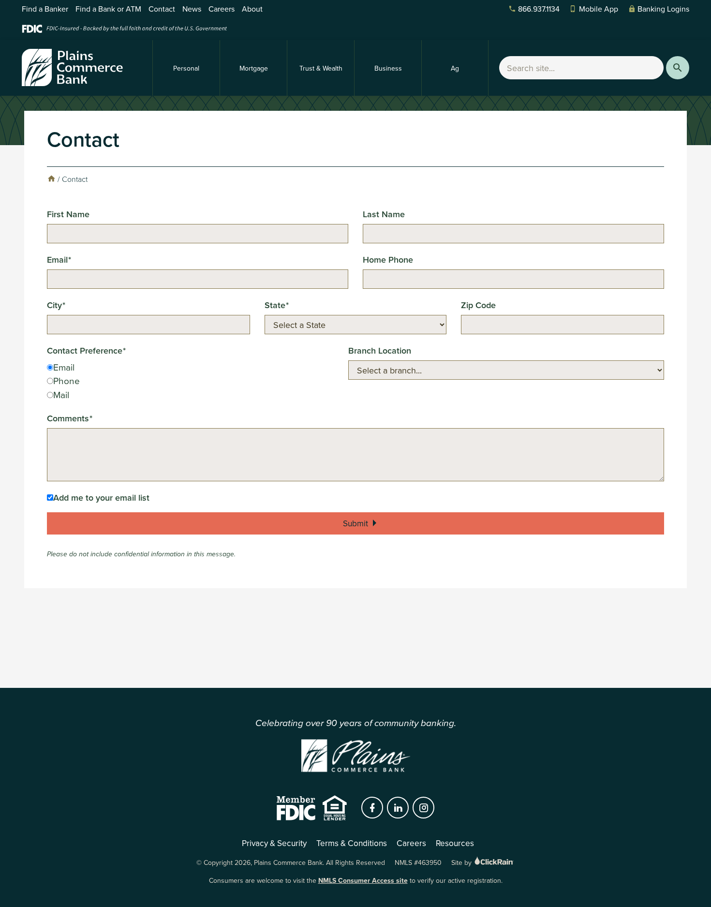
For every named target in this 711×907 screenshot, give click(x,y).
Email (57, 259)
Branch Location (379, 350)
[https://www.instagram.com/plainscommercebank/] (423, 808)
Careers (221, 8)
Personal (186, 68)
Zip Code (478, 305)
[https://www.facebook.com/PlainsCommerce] (372, 808)
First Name (68, 214)
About (252, 8)
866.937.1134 (539, 8)
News (191, 8)
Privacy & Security (274, 843)
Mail (61, 394)
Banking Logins (663, 8)
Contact (161, 8)
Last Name (384, 214)
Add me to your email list (101, 497)
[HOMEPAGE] (51, 179)
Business (388, 68)
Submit (355, 523)
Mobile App (598, 8)
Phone (66, 380)
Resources (455, 843)
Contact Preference (84, 350)
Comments (68, 418)
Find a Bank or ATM (108, 8)
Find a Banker (45, 8)
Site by (462, 862)
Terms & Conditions (351, 843)
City (54, 305)
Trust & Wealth (320, 68)
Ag (455, 68)
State (275, 305)
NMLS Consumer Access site (363, 880)
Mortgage (253, 68)
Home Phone (388, 259)
